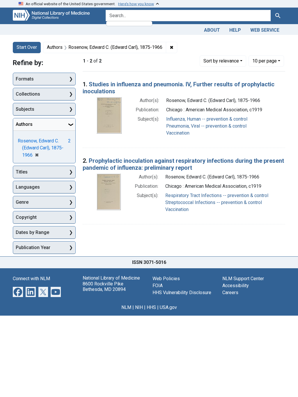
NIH (139, 307)
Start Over (27, 47)
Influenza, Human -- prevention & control (206, 119)
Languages (28, 187)
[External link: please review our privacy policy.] (18, 291)
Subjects (25, 109)
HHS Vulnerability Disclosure (181, 292)
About (212, 30)
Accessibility (235, 285)
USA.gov (168, 307)
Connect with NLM (31, 278)
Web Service (264, 30)
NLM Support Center (243, 278)
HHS (151, 307)
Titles (22, 172)
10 (264, 61)
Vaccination (177, 133)
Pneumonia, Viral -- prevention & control (206, 126)
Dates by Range (32, 232)
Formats (25, 79)
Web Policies (166, 278)
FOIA (157, 285)
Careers (230, 292)
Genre (22, 202)
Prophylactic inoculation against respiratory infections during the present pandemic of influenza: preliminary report (183, 164)
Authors (24, 124)
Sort (221, 61)
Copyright (26, 217)
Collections (28, 94)
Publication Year (33, 247)
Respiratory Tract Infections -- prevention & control (216, 195)
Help (235, 30)
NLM (126, 307)
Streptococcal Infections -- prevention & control (213, 202)
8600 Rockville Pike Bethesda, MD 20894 (104, 286)
